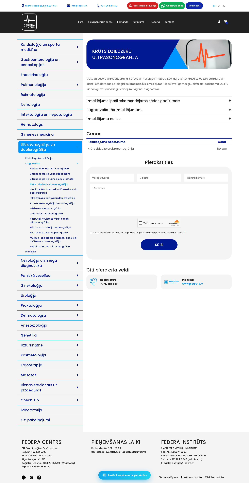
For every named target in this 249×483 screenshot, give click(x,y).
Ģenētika (29, 335)
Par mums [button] (138, 22)
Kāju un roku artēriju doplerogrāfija (50, 227)
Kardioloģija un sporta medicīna (40, 47)
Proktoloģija (31, 305)
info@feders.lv (79, 5)
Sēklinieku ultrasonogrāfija (45, 208)
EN (219, 5)
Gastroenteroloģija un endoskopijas (40, 62)
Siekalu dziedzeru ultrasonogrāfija (50, 246)
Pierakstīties (194, 5)
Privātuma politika (191, 477)
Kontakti (169, 22)
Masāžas (28, 375)
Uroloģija (28, 295)
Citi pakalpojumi (35, 420)
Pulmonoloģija (33, 84)
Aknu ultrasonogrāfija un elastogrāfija (52, 203)
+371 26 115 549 (51, 463)
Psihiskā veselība (36, 275)
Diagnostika (32, 163)
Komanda (122, 22)
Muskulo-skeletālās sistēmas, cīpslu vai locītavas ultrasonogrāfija (53, 239)
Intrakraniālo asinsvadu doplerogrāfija (52, 198)
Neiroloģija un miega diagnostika (39, 263)
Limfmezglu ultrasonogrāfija (46, 213)
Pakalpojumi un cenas (100, 22)
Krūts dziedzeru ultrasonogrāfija (48, 184)
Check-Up (30, 400)
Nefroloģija (30, 104)
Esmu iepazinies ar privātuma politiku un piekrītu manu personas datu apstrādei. (139, 232)
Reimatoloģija (33, 94)
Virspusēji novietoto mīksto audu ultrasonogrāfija (49, 220)
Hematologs (32, 124)
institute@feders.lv (182, 463)
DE (223, 5)
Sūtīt (159, 244)
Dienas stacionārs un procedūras (39, 388)
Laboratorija (31, 410)
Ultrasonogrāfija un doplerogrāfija (38, 147)
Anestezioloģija (34, 325)
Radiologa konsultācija (38, 158)
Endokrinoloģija (34, 74)
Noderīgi (155, 22)
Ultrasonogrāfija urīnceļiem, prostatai (52, 179)
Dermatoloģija (33, 315)
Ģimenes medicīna (37, 134)
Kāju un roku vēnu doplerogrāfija (49, 232)
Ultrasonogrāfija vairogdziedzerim (50, 173)
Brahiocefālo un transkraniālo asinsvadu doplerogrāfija (53, 191)
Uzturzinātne (32, 345)
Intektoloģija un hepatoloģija (46, 114)
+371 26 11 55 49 (109, 5)
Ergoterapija (31, 365)
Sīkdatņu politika (214, 477)
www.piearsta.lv (192, 283)
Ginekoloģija (32, 285)
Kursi (80, 22)
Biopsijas (30, 251)
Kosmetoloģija (33, 355)
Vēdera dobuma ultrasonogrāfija (49, 168)
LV (214, 5)
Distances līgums (168, 477)
